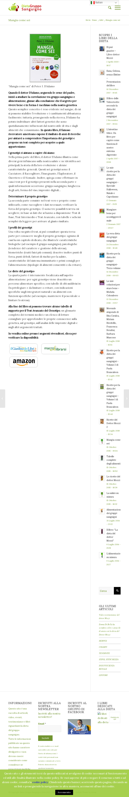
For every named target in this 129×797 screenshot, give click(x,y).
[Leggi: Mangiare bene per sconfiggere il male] (102, 211)
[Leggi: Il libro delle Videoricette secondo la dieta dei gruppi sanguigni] (102, 100)
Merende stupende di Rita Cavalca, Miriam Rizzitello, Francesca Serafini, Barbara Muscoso (112, 323)
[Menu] (116, 7)
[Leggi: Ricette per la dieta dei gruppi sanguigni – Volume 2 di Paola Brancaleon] (102, 352)
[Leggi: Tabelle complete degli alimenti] (102, 458)
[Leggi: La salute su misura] (102, 495)
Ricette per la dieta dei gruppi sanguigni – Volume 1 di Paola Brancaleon (113, 396)
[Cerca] (108, 7)
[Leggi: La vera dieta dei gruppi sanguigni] (102, 235)
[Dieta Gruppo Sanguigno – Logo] (24, 7)
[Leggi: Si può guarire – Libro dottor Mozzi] (102, 49)
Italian (99, 2)
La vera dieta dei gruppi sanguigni (113, 237)
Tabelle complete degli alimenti (113, 460)
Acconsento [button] (64, 792)
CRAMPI (103, 646)
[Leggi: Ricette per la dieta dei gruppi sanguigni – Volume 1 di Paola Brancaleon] (102, 387)
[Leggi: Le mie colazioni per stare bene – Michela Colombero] (102, 283)
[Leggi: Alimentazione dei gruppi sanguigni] (102, 511)
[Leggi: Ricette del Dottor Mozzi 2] (102, 421)
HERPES (103, 640)
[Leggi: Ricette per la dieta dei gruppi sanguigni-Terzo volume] (102, 255)
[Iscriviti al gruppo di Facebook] (79, 733)
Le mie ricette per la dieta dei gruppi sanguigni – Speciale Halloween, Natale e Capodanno (113, 182)
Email (42, 723)
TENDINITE (104, 653)
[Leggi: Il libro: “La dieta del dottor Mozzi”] (102, 531)
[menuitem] (108, 7)
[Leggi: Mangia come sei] (102, 441)
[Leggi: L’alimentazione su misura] (102, 555)
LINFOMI (103, 675)
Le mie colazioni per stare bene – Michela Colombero (113, 288)
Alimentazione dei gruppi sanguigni (113, 513)
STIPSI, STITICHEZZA (109, 659)
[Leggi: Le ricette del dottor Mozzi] (102, 478)
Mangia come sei (19, 20)
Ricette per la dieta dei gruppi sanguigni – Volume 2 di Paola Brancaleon (113, 361)
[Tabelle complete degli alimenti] (2, 398)
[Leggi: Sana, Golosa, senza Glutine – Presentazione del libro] (102, 73)
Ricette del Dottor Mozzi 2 (113, 423)
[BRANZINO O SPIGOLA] (126, 398)
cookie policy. (40, 782)
